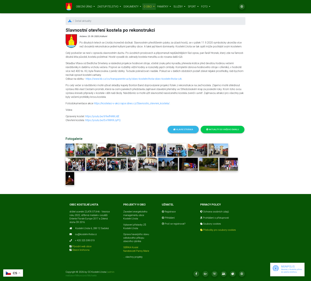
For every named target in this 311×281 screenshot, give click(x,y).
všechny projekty (134, 257)
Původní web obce (81, 246)
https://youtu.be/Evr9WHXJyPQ (103, 120)
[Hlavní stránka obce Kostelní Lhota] (69, 6)
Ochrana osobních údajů (215, 211)
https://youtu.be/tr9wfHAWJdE (102, 116)
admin (111, 272)
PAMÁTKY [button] (163, 6)
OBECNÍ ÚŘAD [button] (84, 6)
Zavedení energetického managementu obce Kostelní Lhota (135, 215)
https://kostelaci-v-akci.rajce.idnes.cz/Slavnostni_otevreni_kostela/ (132, 103)
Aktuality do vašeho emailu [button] (223, 129)
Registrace (170, 211)
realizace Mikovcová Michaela (81, 275)
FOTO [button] (204, 6)
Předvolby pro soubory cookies (219, 230)
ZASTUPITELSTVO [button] (108, 6)
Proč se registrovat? (174, 223)
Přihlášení (169, 217)
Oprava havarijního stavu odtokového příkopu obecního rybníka (136, 238)
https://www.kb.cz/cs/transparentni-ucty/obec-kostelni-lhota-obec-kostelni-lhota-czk (134, 78)
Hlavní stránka (184, 129)
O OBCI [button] (148, 6)
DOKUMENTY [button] (131, 6)
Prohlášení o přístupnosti (215, 217)
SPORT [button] (192, 6)
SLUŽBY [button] (178, 6)
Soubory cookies (211, 223)
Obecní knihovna (80, 250)
